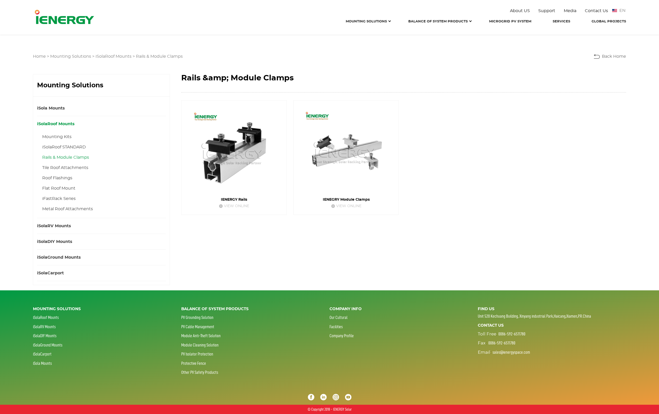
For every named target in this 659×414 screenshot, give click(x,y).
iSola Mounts (51, 108)
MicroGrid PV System (510, 21)
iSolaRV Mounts (54, 226)
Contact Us (596, 11)
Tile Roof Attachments (65, 168)
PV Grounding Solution (197, 317)
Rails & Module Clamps (159, 56)
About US (520, 11)
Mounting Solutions (366, 21)
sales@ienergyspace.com (511, 352)
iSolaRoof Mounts (114, 56)
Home (39, 56)
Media (570, 11)
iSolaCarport (50, 273)
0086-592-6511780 (511, 334)
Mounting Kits (57, 137)
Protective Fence (193, 363)
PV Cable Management (197, 326)
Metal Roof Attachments (67, 209)
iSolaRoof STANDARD (64, 147)
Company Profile (342, 335)
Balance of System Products (438, 21)
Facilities (336, 326)
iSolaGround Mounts (59, 257)
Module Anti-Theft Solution (201, 335)
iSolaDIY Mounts (54, 242)
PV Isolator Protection (197, 354)
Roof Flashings (57, 178)
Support (546, 11)
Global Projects (609, 21)
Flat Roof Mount (58, 188)
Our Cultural (339, 317)
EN (622, 11)
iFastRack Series (59, 199)
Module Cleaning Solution (200, 345)
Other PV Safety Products (199, 372)
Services (561, 21)
